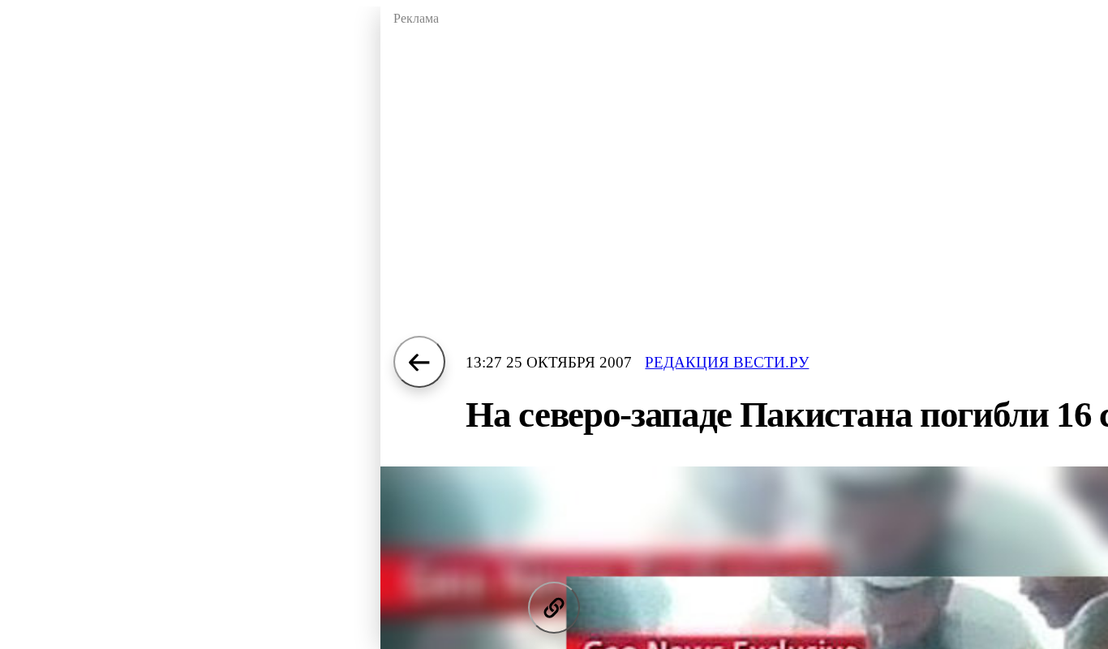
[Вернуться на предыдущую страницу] (419, 362)
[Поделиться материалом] (554, 608)
